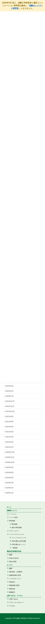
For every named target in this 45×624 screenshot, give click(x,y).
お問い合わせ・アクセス (15, 595)
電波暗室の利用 (14, 585)
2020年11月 (9, 457)
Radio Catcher (14, 558)
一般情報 (14, 548)
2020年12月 (10, 452)
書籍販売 (12, 592)
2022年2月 (9, 391)
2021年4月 (9, 432)
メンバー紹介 (13, 517)
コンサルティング (15, 578)
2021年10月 (10, 411)
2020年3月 (9, 483)
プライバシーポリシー (16, 602)
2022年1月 (9, 396)
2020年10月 (10, 462)
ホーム (9, 507)
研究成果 (12, 521)
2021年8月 (9, 421)
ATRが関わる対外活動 (19, 541)
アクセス (12, 606)
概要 (10, 555)
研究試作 (12, 582)
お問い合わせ (13, 599)
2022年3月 (9, 386)
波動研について (12, 510)
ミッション (12, 514)
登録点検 (12, 589)
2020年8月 (9, 472)
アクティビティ (14, 531)
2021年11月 (9, 406)
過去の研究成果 (17, 527)
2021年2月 (9, 442)
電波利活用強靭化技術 (14, 551)
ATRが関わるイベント (19, 544)
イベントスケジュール (16, 534)
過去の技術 (12, 561)
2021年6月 (9, 427)
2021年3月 (9, 437)
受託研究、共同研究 (15, 572)
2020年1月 (9, 493)
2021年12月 (10, 401)
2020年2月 (9, 488)
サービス (10, 565)
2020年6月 (9, 478)
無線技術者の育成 (15, 575)
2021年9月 (9, 416)
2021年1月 (9, 447)
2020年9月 (9, 467)
